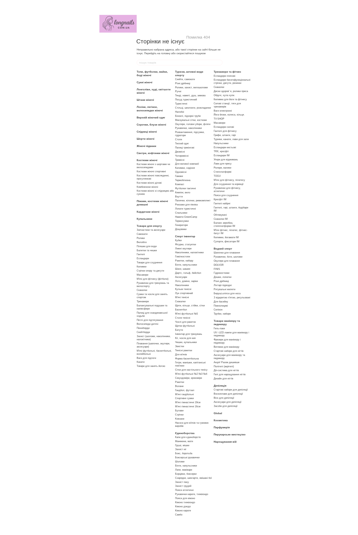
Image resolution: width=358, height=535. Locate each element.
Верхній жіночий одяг (151, 117)
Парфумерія (222, 427)
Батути (179, 329)
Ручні (178, 91)
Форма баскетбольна (187, 358)
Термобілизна (182, 180)
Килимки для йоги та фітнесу (230, 99)
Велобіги (142, 242)
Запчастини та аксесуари (151, 229)
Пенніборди (143, 328)
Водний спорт (223, 248)
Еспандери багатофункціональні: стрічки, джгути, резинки (232, 81)
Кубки (178, 240)
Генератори (181, 225)
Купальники (144, 218)
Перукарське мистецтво (230, 434)
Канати (141, 362)
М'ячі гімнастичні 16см (187, 406)
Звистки (179, 346)
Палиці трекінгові (184, 147)
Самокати (142, 234)
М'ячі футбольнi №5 (186, 313)
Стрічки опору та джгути (150, 270)
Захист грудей (183, 486)
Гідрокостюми (221, 273)
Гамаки (179, 176)
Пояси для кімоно (185, 498)
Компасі (179, 184)
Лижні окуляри (183, 248)
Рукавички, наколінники (188, 128)
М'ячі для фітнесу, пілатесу (229, 180)
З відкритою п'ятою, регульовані (232, 297)
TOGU (217, 175)
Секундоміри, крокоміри (188, 378)
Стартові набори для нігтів (229, 351)
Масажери (142, 274)
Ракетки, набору (184, 260)
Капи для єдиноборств (188, 437)
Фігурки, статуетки (185, 244)
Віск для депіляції (224, 397)
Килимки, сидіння (185, 167)
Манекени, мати (184, 441)
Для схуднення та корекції (229, 184)
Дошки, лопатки (222, 277)
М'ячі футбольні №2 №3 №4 (191, 373)
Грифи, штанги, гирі (225, 135)
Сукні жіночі (144, 82)
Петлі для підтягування (150, 320)
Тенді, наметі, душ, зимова (190, 95)
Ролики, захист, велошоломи (191, 87)
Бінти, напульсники (186, 264)
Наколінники (182, 285)
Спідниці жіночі (147, 131)
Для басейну (221, 301)
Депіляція (220, 385)
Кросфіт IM (220, 199)
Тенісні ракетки (183, 350)
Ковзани (179, 418)
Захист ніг (180, 449)
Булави (179, 410)
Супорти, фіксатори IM (226, 241)
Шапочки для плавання (227, 252)
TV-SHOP (219, 118)
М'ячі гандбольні (184, 394)
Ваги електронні (223, 110)
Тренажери (143, 301)
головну (165, 53)
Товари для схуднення (149, 262)
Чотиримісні (182, 155)
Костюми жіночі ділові (149, 182)
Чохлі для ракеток (185, 321)
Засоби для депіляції (226, 406)
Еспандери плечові (224, 75)
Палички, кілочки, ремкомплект (193, 200)
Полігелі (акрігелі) (224, 366)
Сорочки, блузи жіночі (151, 124)
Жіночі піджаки (146, 146)
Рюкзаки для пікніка (186, 204)
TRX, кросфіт (221, 151)
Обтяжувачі (220, 214)
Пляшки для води (147, 246)
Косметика (221, 420)
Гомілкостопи (182, 256)
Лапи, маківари (183, 469)
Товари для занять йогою (151, 366)
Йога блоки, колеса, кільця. (229, 114)
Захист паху (182, 482)
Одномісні (180, 172)
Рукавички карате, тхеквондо (191, 494)
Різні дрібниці (182, 83)
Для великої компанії (187, 163)
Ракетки (179, 382)
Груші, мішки (182, 445)
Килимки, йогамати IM (226, 237)
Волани (179, 386)
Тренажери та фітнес (227, 71)
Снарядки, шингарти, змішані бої (193, 478)
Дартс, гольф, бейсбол (188, 273)
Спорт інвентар (185, 236)
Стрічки (179, 414)
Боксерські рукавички (187, 457)
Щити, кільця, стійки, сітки (190, 305)
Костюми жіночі (147, 160)
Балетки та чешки (147, 250)
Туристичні (181, 103)
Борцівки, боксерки (186, 473)
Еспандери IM (222, 155)
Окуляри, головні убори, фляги (192, 124)
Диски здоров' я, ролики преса (231, 91)
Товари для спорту (149, 225)
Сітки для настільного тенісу (191, 369)
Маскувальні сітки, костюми (191, 120)
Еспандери (143, 258)
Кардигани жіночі (148, 211)
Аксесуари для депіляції (227, 402)
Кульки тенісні (183, 289)
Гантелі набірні (222, 203)
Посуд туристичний (186, 99)
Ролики (141, 238)
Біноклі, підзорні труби (188, 116)
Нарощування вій (225, 441)
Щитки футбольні (185, 325)
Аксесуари (181, 277)
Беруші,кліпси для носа (227, 293)
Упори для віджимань (226, 159)
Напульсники (221, 143)
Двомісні (180, 151)
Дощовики (180, 229)
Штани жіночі (145, 99)
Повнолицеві (221, 305)
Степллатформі (222, 171)
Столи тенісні (182, 317)
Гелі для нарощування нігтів (230, 374)
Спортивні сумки (184, 398)
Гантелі (141, 254)
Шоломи (179, 461)
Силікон (218, 309)
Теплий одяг (182, 143)
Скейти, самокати (185, 79)
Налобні (179, 111)
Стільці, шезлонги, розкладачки (193, 107)
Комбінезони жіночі (147, 186)
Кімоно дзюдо (183, 506)
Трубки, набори (222, 313)
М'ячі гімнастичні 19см (187, 402)
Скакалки (142, 290)
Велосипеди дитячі (147, 324)
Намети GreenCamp (186, 216)
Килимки (141, 266)
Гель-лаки (219, 328)
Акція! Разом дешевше (226, 362)
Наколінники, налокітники (189, 252)
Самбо (178, 514)
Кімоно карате (183, 510)
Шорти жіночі (145, 138)
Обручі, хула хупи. (224, 95)
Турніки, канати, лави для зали (231, 139)
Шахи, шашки (182, 268)
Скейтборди (143, 332)
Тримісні (179, 159)
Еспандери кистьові (225, 147)
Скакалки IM (221, 219)
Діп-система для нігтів (226, 370)
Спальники (181, 212)
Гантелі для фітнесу (225, 131)
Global (218, 413)
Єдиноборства (184, 433)
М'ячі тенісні (182, 297)
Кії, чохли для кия (185, 338)
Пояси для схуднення (226, 195)
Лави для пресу (223, 163)
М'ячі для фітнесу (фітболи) (152, 278)
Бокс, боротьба (183, 453)
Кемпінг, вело (182, 192)
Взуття (179, 196)
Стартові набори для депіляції (231, 389)
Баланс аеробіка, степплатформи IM (224, 224)
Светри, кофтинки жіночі (153, 153)
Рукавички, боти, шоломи (228, 256)
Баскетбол (181, 309)
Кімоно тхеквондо (185, 502)
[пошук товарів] (219, 62)
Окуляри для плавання (227, 260)
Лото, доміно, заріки (186, 281)
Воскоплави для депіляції (228, 393)
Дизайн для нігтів (223, 378)
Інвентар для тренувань (188, 334)
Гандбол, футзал (184, 390)
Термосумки (182, 221)
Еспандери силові (224, 127)
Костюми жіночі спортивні (151, 171)
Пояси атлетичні (184, 490)
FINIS (217, 269)
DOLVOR (219, 264)
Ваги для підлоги (146, 358)
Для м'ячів (181, 354)
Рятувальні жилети (224, 289)
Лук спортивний (184, 293)
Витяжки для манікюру (226, 346)
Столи (178, 139)
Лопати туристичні (185, 208)
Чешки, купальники (186, 342)
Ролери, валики (222, 167)
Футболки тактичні (185, 188)
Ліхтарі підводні (223, 285)
